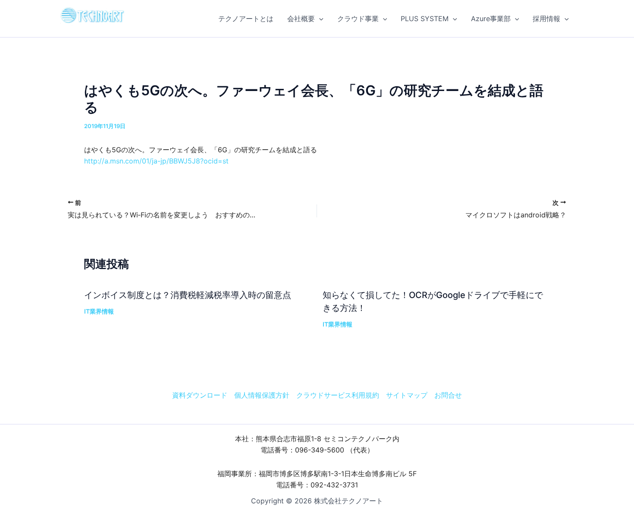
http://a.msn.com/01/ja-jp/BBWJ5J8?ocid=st (156, 161)
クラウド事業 (358, 18)
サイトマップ (406, 395)
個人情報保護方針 (261, 395)
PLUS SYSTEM (425, 18)
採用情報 (546, 18)
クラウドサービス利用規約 (337, 395)
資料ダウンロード (199, 395)
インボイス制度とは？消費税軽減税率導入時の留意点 (187, 295)
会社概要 (301, 18)
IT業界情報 (99, 311)
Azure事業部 (491, 18)
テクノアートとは (245, 18)
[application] (319, 18)
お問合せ (448, 395)
